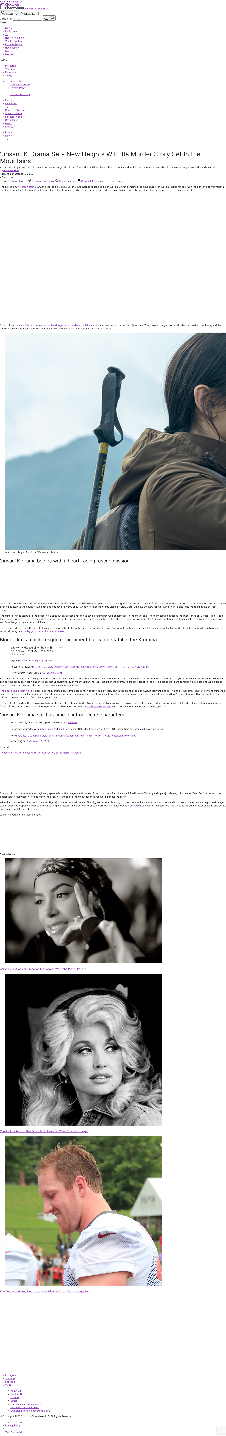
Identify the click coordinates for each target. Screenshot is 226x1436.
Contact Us (16, 1394)
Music (8, 51)
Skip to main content (11, 1)
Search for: (6, 18)
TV (6, 34)
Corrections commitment (24, 1407)
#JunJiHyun (72, 735)
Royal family (12, 47)
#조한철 (112, 667)
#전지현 (76, 667)
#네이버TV (49, 660)
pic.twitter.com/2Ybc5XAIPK (133, 667)
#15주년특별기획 (63, 667)
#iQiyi (160, 728)
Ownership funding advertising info (30, 1410)
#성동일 (94, 667)
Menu (3, 22)
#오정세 (103, 667)
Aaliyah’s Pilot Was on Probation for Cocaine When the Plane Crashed (43, 969)
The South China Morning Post (17, 690)
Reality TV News (14, 37)
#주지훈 (85, 667)
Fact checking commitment (25, 1404)
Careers (14, 1397)
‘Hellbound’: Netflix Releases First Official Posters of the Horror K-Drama (40, 752)
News (8, 27)
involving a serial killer (98, 706)
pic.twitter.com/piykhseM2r (122, 735)
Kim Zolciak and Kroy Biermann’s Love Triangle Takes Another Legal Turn (45, 1291)
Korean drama (28, 186)
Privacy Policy (18, 87)
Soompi (132, 805)
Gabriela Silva (11, 170)
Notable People (13, 44)
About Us (15, 81)
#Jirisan (42, 667)
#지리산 (33, 667)
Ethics (13, 1400)
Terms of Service (20, 84)
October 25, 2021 (52, 672)
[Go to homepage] (12, 1369)
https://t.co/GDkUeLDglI (26, 735)
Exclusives (11, 31)
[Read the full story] (83, 962)
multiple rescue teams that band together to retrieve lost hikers (56, 325)
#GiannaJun (46, 728)
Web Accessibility (20, 94)
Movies (9, 54)
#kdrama (60, 735)
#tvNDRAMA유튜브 (32, 660)
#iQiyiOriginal (46, 735)
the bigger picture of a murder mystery (45, 631)
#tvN (50, 667)
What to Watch (13, 41)
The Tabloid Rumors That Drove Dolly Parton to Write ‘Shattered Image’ (44, 1131)
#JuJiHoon (64, 728)
